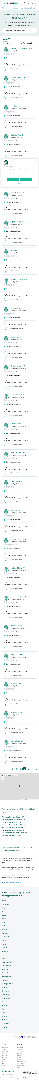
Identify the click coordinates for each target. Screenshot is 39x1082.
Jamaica (4, 944)
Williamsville (6, 1023)
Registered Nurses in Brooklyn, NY (13, 817)
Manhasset (5, 951)
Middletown (5, 955)
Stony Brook (6, 1002)
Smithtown (5, 995)
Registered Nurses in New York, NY (13, 820)
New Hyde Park (7, 962)
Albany (4, 901)
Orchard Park (6, 973)
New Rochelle (6, 966)
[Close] (35, 161)
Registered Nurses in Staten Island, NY (14, 825)
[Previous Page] (4, 769)
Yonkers (4, 1027)
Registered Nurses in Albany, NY (12, 827)
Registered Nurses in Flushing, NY (13, 835)
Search (24, 3)
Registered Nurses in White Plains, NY (14, 833)
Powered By (17, 1037)
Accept (26, 179)
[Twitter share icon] (33, 1073)
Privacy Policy (12, 172)
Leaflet (22, 799)
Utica (3, 1013)
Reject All (13, 179)
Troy (3, 1009)
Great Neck (5, 937)
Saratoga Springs (7, 984)
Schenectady (6, 991)
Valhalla (4, 1016)
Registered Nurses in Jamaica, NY (13, 830)
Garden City (6, 933)
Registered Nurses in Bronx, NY (12, 822)
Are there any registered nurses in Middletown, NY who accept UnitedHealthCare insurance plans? (18, 869)
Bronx (4, 911)
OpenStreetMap (29, 799)
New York (5, 969)
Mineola (4, 958)
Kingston (5, 948)
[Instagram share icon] (27, 1073)
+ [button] (2, 776)
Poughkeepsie (6, 976)
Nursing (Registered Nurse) (28, 8)
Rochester (5, 980)
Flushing (4, 929)
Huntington (5, 940)
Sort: (26, 43)
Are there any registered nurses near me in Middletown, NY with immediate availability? (16, 876)
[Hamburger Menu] (5, 2)
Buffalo (4, 919)
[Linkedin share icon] (30, 1073)
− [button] (2, 778)
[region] (19, 173)
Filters (6, 39)
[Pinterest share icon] (35, 1073)
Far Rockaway (6, 926)
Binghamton (6, 908)
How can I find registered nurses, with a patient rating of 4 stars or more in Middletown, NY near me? (17, 860)
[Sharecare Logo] (12, 2)
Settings (19, 183)
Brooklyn (5, 915)
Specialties (15, 8)
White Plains (6, 1020)
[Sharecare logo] (19, 1071)
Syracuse (5, 1005)
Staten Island (6, 998)
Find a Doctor (6, 8)
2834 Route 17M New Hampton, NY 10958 (16, 65)
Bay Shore (5, 904)
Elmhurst (5, 922)
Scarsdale (5, 987)
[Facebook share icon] (24, 1073)
